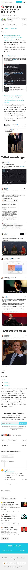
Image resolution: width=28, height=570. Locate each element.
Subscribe (19, 2)
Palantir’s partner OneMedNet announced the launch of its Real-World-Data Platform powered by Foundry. (14, 99)
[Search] (25, 498)
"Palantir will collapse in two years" (10, 529)
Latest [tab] (6, 498)
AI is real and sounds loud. (8, 518)
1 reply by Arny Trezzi (11, 484)
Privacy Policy (14, 429)
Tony (5, 470)
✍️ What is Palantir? (7, 502)
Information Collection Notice (16, 428)
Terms (18, 558)
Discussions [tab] (12, 498)
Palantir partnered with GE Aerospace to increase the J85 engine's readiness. (13, 38)
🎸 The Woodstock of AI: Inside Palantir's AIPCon (8, 515)
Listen (24, 19)
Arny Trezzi (9, 18)
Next (23, 445)
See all (4, 538)
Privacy (14, 558)
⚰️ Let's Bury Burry (7, 527)
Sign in (25, 2)
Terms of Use (21, 426)
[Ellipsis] (26, 470)
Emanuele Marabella (11, 28)
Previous (6, 445)
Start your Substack (10, 563)
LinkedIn (6, 385)
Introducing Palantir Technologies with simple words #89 (10, 505)
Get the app (21, 563)
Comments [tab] (4, 456)
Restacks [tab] (11, 456)
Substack (6, 383)
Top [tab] (3, 498)
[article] (14, 507)
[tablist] (7, 456)
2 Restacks (18, 435)
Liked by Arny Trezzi (10, 471)
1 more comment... (5, 490)
